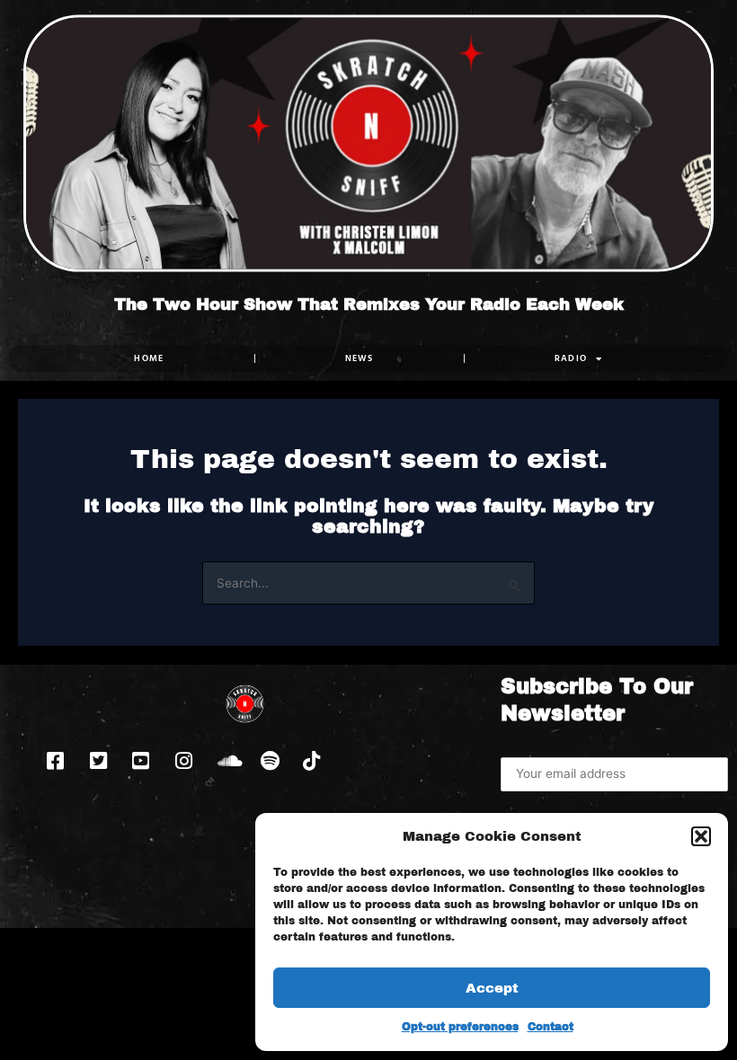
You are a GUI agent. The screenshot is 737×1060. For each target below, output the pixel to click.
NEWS (359, 358)
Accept (492, 988)
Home (149, 358)
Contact (550, 1026)
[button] (701, 836)
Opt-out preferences (460, 1026)
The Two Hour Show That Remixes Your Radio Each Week (369, 305)
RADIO (571, 358)
